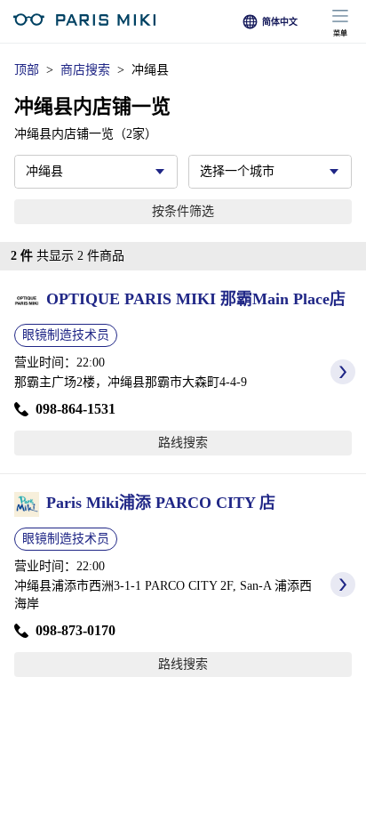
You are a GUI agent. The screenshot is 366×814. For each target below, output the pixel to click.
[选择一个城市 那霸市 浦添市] (270, 172)
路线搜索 (183, 442)
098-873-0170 (75, 630)
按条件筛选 (183, 211)
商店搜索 (85, 70)
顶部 (26, 70)
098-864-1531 (75, 408)
